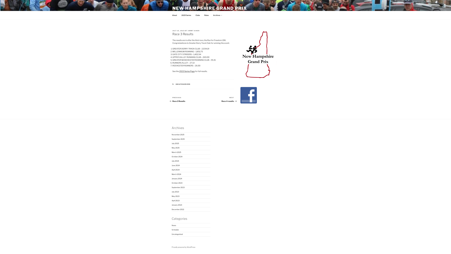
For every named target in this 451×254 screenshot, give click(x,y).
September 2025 (178, 139)
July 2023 (175, 192)
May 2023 (175, 196)
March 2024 (176, 174)
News (174, 225)
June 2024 (176, 165)
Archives (216, 15)
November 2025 (178, 135)
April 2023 (176, 201)
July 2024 (175, 161)
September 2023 (178, 187)
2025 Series (186, 15)
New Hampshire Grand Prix (209, 8)
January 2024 (177, 179)
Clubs (198, 15)
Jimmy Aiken (193, 31)
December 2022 (178, 209)
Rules (206, 15)
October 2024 (177, 157)
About (174, 15)
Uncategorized (183, 84)
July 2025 (175, 143)
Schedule (175, 230)
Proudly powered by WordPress (183, 247)
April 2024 (176, 170)
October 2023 (177, 183)
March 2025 (176, 152)
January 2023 (177, 205)
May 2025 (175, 148)
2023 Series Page (187, 71)
